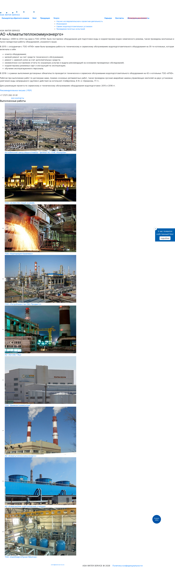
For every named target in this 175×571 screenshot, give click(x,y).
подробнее (165, 238)
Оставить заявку (156, 519)
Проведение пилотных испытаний (70, 29)
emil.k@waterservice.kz (57, 564)
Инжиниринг (61, 24)
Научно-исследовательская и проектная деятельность (79, 21)
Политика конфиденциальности (127, 565)
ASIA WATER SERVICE (10, 15)
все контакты (17, 98)
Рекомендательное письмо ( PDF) (16, 90)
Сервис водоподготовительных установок (74, 26)
